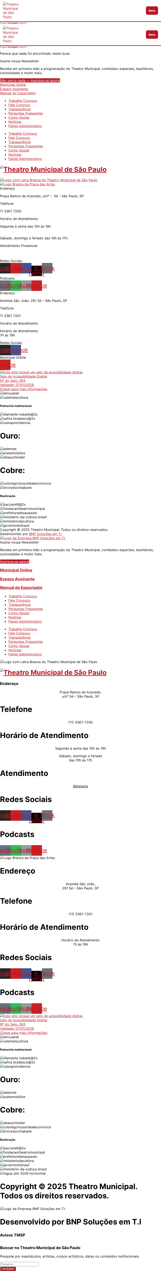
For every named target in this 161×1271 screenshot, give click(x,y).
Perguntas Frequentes (25, 113)
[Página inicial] (73, 34)
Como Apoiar (19, 117)
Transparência (19, 109)
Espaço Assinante (14, 89)
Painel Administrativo (25, 126)
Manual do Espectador (18, 93)
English (3, 23)
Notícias (14, 122)
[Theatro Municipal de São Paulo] (53, 169)
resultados (8, 1268)
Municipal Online (13, 85)
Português (13, 23)
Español (22, 23)
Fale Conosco (19, 105)
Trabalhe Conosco (22, 101)
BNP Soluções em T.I (45, 534)
